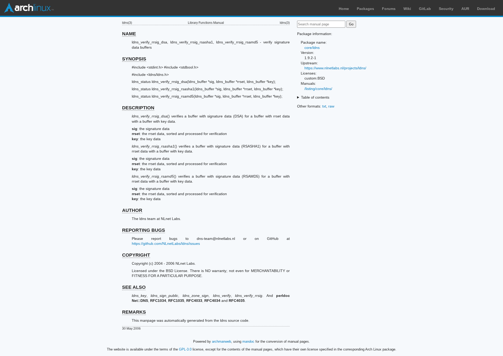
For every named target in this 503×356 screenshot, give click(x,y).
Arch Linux (29, 8)
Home (344, 9)
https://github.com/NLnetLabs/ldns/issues (166, 243)
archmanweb (221, 341)
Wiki (407, 9)
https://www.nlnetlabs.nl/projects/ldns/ (335, 68)
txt (324, 106)
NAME (129, 33)
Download (486, 9)
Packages (365, 9)
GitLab (425, 9)
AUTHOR (132, 210)
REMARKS (134, 312)
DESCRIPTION (138, 107)
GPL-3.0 (185, 349)
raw (331, 106)
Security (446, 9)
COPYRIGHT (136, 255)
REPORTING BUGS (143, 230)
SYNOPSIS (134, 58)
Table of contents (315, 97)
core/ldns (312, 48)
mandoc (248, 341)
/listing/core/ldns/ (318, 89)
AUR (465, 9)
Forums (389, 9)
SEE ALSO (134, 287)
